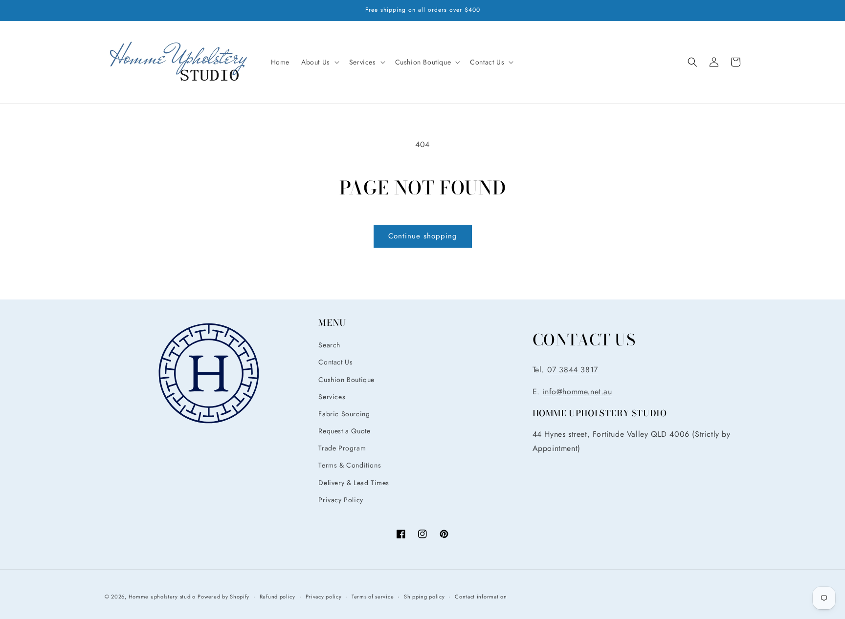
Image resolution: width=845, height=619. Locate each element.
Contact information (481, 596)
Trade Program (342, 448)
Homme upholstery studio (162, 596)
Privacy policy (324, 596)
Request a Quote (344, 431)
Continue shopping (422, 236)
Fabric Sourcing (344, 414)
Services (331, 397)
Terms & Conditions (349, 465)
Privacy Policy (340, 500)
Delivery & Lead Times (353, 483)
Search (329, 345)
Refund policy (277, 596)
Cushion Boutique (346, 379)
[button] (319, 62)
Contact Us (335, 362)
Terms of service (373, 596)
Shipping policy (424, 596)
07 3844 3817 (572, 369)
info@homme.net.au (577, 391)
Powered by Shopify (223, 596)
